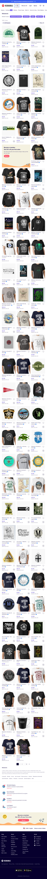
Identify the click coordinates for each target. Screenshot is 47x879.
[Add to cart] (14, 46)
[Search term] (17, 5)
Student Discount (3, 845)
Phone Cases (21, 10)
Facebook (38, 838)
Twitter (37, 841)
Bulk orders (4, 853)
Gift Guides (4, 836)
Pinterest (38, 845)
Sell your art (14, 846)
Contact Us (25, 849)
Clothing (9, 10)
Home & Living (33, 10)
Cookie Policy (37, 863)
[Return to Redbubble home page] (7, 6)
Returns (24, 838)
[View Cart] (43, 5)
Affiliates (13, 844)
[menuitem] (3, 10)
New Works (4, 840)
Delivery (24, 836)
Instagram (38, 836)
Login (2, 848)
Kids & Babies (41, 10)
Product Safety (26, 845)
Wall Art (27, 10)
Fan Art (3, 838)
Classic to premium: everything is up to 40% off (23, 1)
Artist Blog (13, 850)
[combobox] (16, 5)
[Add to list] (14, 42)
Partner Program (13, 841)
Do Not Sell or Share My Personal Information (25, 863)
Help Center (25, 840)
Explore (3, 10)
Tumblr (37, 843)
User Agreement (4, 863)
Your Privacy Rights (25, 852)
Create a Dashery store (14, 853)
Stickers (15, 10)
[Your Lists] (40, 5)
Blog (2, 843)
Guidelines (25, 843)
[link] (16, 17)
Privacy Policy (12, 863)
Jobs (12, 848)
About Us (13, 836)
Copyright (25, 847)
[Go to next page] (29, 764)
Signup (3, 850)
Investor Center (14, 838)
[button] (23, 1)
